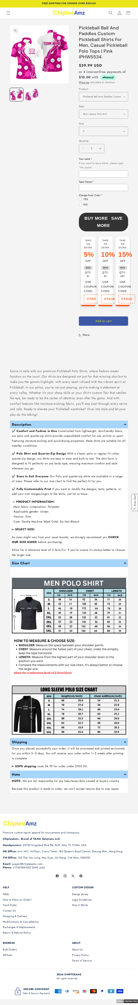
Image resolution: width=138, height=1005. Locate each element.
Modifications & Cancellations (21, 922)
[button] (8, 13)
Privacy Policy (80, 955)
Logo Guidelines (82, 899)
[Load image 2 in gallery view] (31, 94)
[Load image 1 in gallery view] (16, 94)
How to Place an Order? (17, 899)
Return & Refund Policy (17, 932)
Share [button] (85, 335)
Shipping (84, 82)
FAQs (6, 894)
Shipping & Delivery (15, 916)
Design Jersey (80, 894)
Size (81, 123)
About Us (77, 949)
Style (81, 106)
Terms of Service (82, 960)
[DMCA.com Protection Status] (127, 1002)
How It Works (80, 905)
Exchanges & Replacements (19, 927)
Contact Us (9, 910)
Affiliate (7, 955)
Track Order (10, 905)
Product (83, 89)
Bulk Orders (10, 949)
